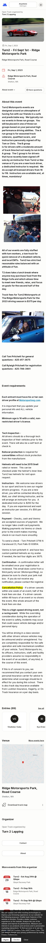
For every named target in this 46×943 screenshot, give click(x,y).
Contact (23, 843)
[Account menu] (41, 5)
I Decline (16, 940)
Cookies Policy (20, 930)
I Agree (6, 940)
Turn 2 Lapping (9, 14)
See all (41, 708)
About (23, 853)
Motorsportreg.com (29, 400)
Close (26, 940)
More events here (36, 740)
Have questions (35, 90)
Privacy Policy (34, 930)
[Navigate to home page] (5, 4)
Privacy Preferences (9, 934)
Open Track (7, 12)
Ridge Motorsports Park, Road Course (19, 60)
